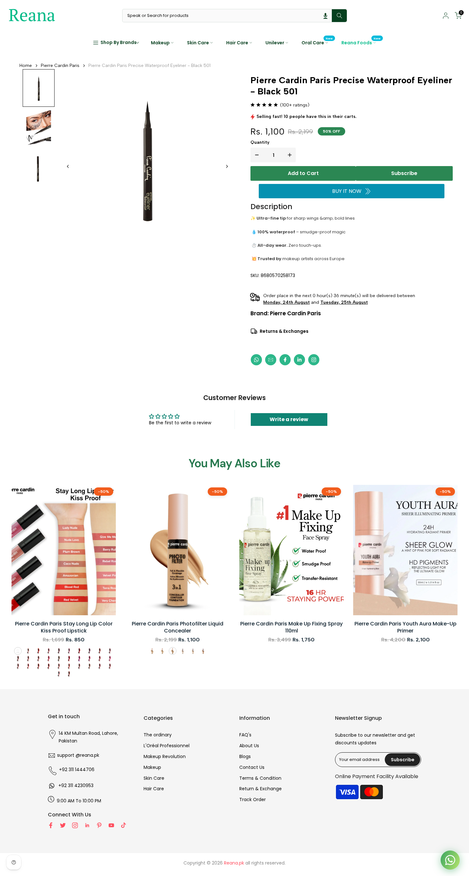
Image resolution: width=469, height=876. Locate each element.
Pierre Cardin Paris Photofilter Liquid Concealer (177, 627)
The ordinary (158, 735)
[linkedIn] (299, 359)
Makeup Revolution (165, 756)
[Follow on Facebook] (51, 825)
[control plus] (291, 155)
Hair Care (237, 43)
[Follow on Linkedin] (87, 825)
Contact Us (251, 767)
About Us (249, 745)
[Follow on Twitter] (63, 825)
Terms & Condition (260, 778)
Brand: (285, 313)
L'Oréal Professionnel (167, 745)
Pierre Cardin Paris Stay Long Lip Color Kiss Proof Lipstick (64, 627)
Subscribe (404, 173)
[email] (270, 359)
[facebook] (285, 359)
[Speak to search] (325, 15)
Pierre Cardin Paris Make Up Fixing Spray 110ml (291, 627)
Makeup (160, 43)
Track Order (252, 799)
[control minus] (255, 155)
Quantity (260, 142)
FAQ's (245, 735)
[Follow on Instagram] (75, 825)
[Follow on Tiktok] (123, 825)
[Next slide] (227, 166)
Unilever (274, 43)
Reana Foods (361, 42)
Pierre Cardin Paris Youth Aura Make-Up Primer (405, 627)
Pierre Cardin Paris (60, 65)
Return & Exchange (260, 788)
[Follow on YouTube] (111, 825)
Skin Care (198, 43)
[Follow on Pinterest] (99, 825)
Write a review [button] (289, 419)
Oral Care (317, 42)
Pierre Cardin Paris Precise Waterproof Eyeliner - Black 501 (149, 65)
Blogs (245, 756)
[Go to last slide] (68, 166)
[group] (39, 88)
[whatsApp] (256, 359)
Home (25, 65)
